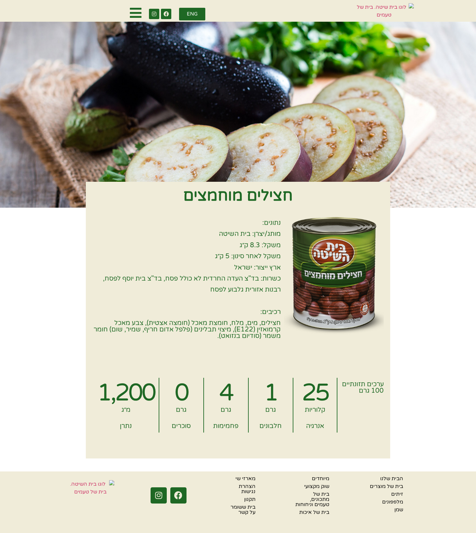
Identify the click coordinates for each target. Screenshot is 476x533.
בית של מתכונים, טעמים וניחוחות (312, 499)
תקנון (249, 499)
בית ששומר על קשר (243, 510)
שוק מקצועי (316, 486)
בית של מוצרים (386, 486)
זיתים (397, 494)
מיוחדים (320, 478)
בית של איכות (314, 512)
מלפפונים (392, 502)
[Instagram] (154, 14)
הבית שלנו (391, 478)
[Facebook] (166, 14)
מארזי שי (245, 478)
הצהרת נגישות (247, 489)
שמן (398, 509)
